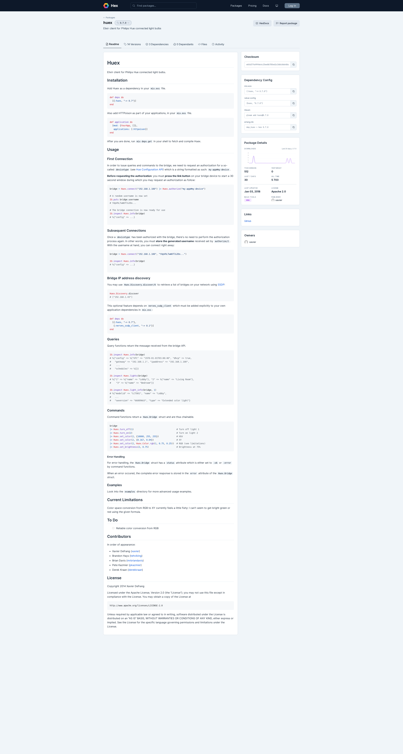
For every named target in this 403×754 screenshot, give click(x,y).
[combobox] (164, 6)
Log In (292, 5)
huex (107, 22)
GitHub (247, 221)
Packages (236, 5)
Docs (266, 5)
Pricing (252, 5)
